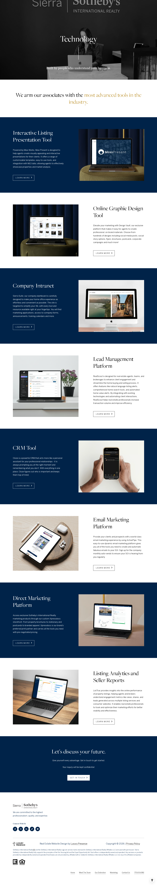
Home (73, 872)
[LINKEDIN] (26, 829)
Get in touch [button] (78, 778)
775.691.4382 (139, 872)
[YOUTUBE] (37, 829)
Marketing (114, 872)
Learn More (22, 178)
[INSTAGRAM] (21, 829)
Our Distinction (100, 872)
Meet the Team (85, 872)
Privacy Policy (133, 843)
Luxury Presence (79, 843)
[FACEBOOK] (15, 829)
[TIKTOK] (32, 829)
